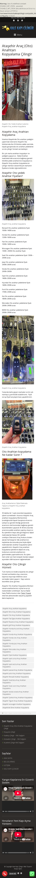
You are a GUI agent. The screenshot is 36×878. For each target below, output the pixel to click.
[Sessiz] (30, 811)
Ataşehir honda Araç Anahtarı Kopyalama (17, 634)
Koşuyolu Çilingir (9, 732)
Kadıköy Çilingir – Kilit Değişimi (14, 735)
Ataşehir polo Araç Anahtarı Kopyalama (16, 673)
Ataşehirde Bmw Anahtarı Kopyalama (16, 707)
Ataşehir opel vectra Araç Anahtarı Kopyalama (15, 665)
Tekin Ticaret (26, 593)
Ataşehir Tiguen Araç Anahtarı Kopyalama (17, 701)
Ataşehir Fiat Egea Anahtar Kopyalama (16, 618)
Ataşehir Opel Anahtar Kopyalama (14, 655)
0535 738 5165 (21, 18)
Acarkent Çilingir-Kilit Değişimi (14, 743)
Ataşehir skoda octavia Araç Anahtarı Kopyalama (16, 693)
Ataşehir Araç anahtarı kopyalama (14, 608)
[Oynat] (3, 811)
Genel (6, 713)
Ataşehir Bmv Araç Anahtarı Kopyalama (16, 612)
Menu (19, 34)
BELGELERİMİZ (9, 762)
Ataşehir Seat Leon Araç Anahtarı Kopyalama (14, 687)
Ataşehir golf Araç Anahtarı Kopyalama (16, 625)
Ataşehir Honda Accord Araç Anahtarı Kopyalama (16, 629)
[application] (18, 799)
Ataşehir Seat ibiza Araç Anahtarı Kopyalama (14, 681)
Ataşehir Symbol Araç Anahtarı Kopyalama (17, 697)
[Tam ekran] (33, 811)
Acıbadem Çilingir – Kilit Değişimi (15, 739)
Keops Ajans (18, 869)
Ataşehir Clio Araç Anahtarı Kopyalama (16, 615)
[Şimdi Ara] (5, 873)
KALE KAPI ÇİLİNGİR (11, 769)
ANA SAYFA (8, 758)
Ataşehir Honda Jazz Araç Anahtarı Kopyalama (15, 644)
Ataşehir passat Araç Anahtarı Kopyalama (17, 670)
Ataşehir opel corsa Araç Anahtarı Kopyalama (14, 659)
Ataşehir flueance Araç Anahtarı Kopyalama (18, 622)
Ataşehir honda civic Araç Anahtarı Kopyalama (15, 639)
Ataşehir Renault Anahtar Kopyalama (16, 677)
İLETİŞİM (7, 765)
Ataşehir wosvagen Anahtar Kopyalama (16, 704)
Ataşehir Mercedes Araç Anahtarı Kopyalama (14, 650)
